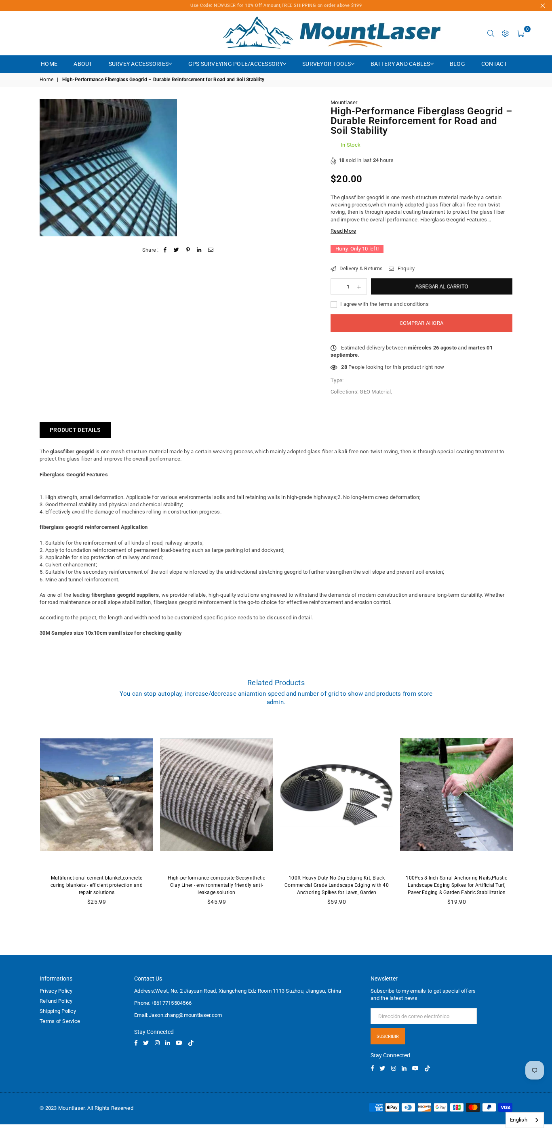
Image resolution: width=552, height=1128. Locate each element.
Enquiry (405, 268)
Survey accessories (139, 64)
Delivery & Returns (360, 268)
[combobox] (525, 1120)
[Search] (491, 33)
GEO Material (375, 392)
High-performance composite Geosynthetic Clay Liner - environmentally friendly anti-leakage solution (216, 885)
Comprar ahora (421, 323)
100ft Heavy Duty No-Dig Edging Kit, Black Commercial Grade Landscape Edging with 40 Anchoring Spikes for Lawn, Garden (336, 885)
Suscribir (388, 1036)
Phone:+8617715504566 (163, 1003)
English (518, 1120)
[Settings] (505, 33)
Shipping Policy (58, 1011)
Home (49, 64)
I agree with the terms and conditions (384, 304)
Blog (457, 64)
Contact (494, 64)
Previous (28, 817)
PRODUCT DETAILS (75, 430)
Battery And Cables (400, 64)
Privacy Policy (56, 991)
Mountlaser (344, 102)
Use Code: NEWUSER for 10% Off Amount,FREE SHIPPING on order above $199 (276, 5)
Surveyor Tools (326, 64)
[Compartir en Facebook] (165, 250)
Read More (343, 231)
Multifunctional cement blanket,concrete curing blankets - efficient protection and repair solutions (97, 885)
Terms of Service (60, 1021)
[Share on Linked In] (199, 250)
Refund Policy (56, 1001)
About (83, 64)
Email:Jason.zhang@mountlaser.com (178, 1015)
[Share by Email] (211, 250)
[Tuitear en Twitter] (176, 250)
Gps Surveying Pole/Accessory (235, 64)
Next (525, 817)
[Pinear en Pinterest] (188, 250)
